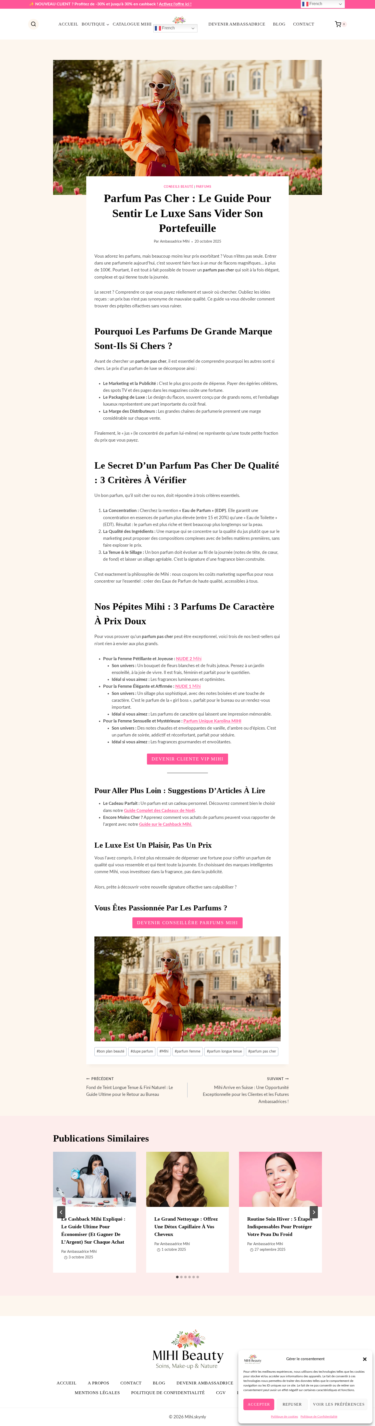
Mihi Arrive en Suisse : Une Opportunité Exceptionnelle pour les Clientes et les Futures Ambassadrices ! (246, 1090)
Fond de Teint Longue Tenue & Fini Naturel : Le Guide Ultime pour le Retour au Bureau (129, 1087)
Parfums (203, 186)
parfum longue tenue (224, 1051)
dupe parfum (142, 1051)
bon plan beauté (110, 1051)
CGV (221, 1392)
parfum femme (187, 1051)
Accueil (68, 24)
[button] (364, 1359)
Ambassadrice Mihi (175, 241)
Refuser (292, 1404)
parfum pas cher (262, 1051)
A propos (98, 1383)
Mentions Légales (97, 1392)
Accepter (259, 1404)
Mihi (189, 659)
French (168, 28)
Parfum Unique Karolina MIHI (212, 721)
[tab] (177, 1277)
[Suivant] (314, 1212)
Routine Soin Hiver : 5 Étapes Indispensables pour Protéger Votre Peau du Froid (279, 1226)
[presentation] (94, 1179)
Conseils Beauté (178, 186)
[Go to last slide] (61, 1212)
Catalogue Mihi (132, 24)
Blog (279, 24)
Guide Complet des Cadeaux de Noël (159, 810)
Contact (303, 24)
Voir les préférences (339, 1404)
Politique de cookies (284, 1416)
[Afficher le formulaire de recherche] (33, 24)
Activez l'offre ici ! (175, 4)
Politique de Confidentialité (319, 1416)
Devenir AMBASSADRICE (236, 24)
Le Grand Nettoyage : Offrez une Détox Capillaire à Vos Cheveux (186, 1226)
